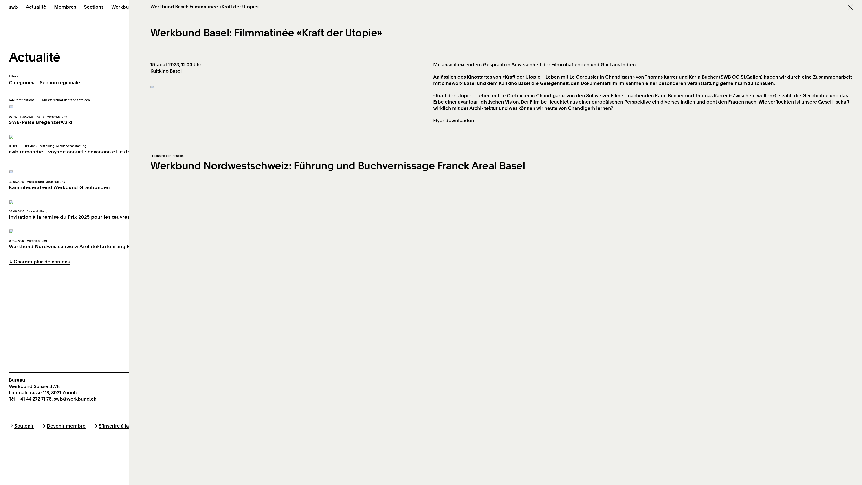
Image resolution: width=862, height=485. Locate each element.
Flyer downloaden (453, 120)
